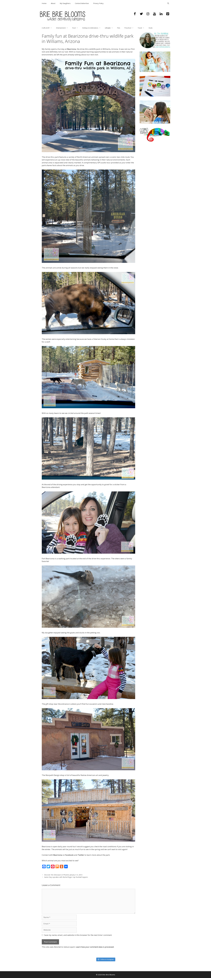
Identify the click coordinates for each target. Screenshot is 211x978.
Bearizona (71, 49)
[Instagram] (148, 14)
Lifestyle (108, 28)
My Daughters (65, 3)
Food (74, 28)
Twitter (81, 855)
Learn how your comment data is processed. (95, 947)
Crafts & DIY (46, 28)
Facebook (69, 855)
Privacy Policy (98, 3)
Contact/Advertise (82, 3)
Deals (151, 28)
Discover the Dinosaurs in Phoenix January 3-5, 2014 (63, 875)
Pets (118, 28)
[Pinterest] (168, 14)
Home (44, 3)
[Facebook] (135, 14)
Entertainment (61, 28)
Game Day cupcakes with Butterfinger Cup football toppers (66, 877)
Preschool (128, 28)
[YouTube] (154, 14)
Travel (140, 28)
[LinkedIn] (161, 14)
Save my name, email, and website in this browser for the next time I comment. (78, 935)
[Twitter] (141, 14)
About (53, 3)
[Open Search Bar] (168, 3)
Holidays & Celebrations (90, 28)
